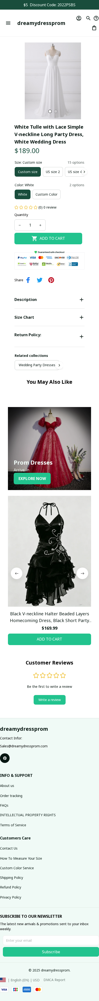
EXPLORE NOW (32, 478)
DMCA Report (54, 979)
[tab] (50, 111)
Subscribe (51, 951)
